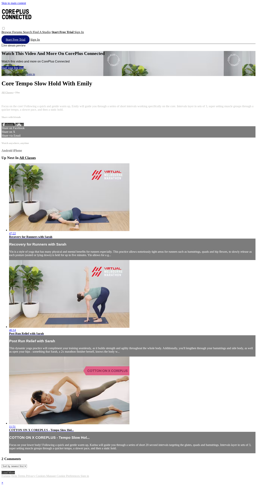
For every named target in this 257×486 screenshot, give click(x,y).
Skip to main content (14, 3)
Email (20, 124)
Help (14, 476)
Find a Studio (42, 32)
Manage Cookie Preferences (63, 476)
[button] (3, 28)
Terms (22, 476)
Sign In (35, 39)
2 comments (9, 99)
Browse (7, 32)
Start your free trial (13, 67)
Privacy (31, 476)
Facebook (8, 124)
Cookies (41, 476)
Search (28, 32)
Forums (17, 32)
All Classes (8, 92)
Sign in (79, 32)
